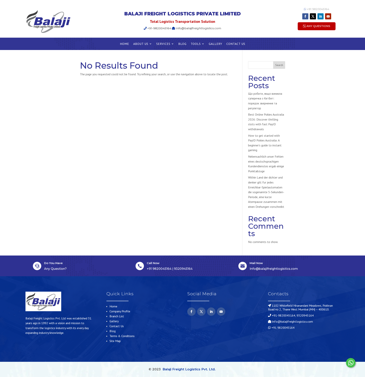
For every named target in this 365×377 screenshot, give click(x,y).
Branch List (117, 316)
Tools (196, 44)
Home (124, 44)
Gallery (215, 44)
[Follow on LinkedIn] (320, 16)
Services (163, 44)
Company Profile (120, 311)
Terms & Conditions (122, 336)
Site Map (115, 341)
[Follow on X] (313, 16)
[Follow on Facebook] (305, 16)
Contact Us (235, 44)
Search (279, 65)
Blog (182, 44)
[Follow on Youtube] (328, 16)
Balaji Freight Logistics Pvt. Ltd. (189, 369)
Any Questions (318, 26)
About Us (140, 44)
